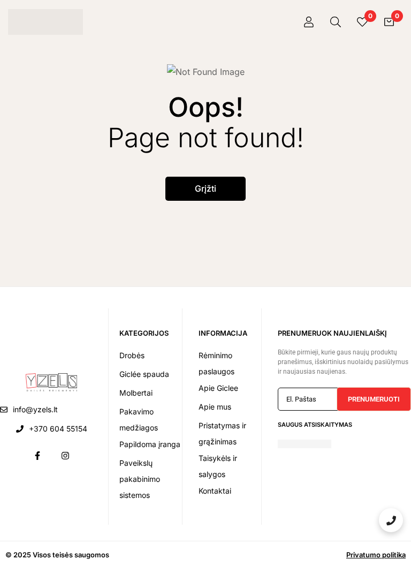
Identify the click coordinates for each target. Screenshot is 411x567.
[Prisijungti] (308, 22)
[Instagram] (65, 455)
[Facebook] (37, 455)
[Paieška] (335, 22)
